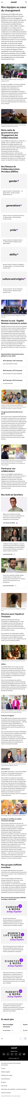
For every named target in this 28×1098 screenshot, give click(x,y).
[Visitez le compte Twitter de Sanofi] (8, 1054)
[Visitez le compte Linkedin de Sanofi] (4, 1054)
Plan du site (4, 1085)
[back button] (21, 1038)
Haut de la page (13, 1058)
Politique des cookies (6, 1075)
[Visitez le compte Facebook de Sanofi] (16, 1054)
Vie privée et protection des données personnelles (10, 1064)
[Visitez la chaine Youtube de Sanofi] (24, 1054)
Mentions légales (5, 1071)
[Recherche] (26, 2)
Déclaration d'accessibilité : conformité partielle (13, 1089)
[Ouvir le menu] (2, 2)
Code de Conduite (6, 1092)
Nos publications (5, 1078)
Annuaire (3, 1082)
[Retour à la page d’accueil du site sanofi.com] (14, 2)
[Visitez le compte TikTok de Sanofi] (20, 1054)
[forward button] (25, 1038)
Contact (3, 1068)
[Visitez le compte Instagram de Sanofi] (12, 1054)
